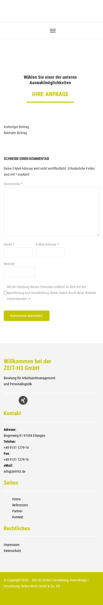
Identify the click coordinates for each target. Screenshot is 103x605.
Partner (17, 511)
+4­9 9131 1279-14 (16, 448)
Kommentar (13, 184)
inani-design (78, 580)
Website (9, 264)
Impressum (12, 545)
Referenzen (20, 505)
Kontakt (17, 517)
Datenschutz (12, 551)
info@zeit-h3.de (15, 471)
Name (9, 244)
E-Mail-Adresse (47, 244)
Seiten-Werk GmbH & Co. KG (40, 586)
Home (16, 499)
